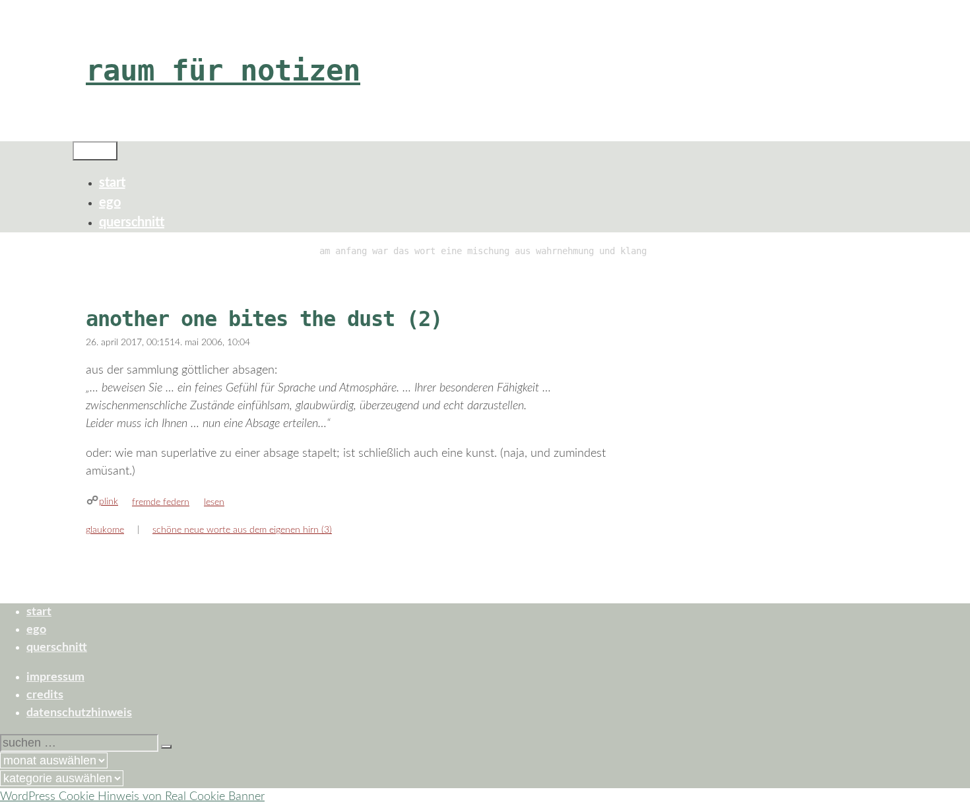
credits (44, 695)
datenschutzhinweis (79, 713)
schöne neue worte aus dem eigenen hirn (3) (242, 530)
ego (110, 202)
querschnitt (131, 222)
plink (108, 501)
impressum (55, 677)
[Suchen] (166, 747)
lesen (214, 502)
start (112, 182)
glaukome (105, 530)
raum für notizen (223, 70)
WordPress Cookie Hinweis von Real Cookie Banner (132, 797)
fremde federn (160, 502)
